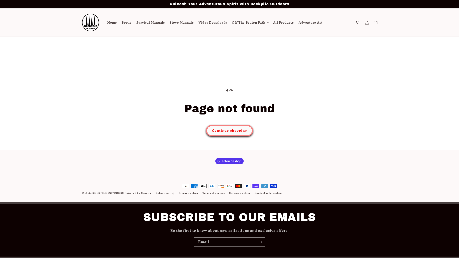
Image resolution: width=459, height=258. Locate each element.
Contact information (268, 193)
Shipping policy (240, 193)
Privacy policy (188, 193)
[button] (250, 22)
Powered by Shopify (138, 193)
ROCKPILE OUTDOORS (108, 193)
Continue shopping (229, 130)
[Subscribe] (260, 242)
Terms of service (213, 193)
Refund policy (165, 193)
